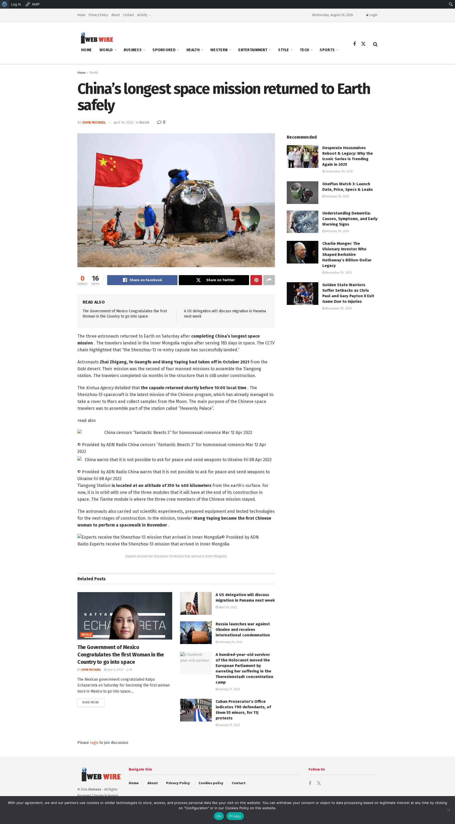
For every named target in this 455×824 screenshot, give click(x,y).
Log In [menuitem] (16, 4)
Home (81, 15)
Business (133, 50)
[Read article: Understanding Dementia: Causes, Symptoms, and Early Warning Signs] (302, 222)
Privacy (235, 816)
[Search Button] (375, 44)
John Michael (94, 122)
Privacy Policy (98, 15)
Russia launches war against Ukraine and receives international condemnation (243, 629)
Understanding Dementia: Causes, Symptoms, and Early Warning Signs (350, 219)
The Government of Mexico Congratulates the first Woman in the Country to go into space (120, 654)
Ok (218, 816)
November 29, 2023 (338, 272)
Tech (304, 50)
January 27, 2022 (229, 689)
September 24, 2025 (339, 171)
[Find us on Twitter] (363, 44)
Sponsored (164, 50)
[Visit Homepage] (95, 37)
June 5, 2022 (114, 669)
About (115, 15)
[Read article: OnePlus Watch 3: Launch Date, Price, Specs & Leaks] (302, 192)
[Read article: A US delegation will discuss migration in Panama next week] (196, 603)
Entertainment (252, 50)
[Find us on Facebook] (354, 44)
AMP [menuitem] (35, 4)
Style (283, 50)
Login (373, 15)
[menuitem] (4, 4)
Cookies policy (211, 783)
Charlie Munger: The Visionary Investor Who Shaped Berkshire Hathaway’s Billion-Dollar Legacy (347, 254)
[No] (448, 810)
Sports (327, 50)
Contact (128, 15)
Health (193, 50)
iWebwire (94, 789)
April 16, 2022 (123, 122)
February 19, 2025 (337, 196)
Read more (93, 702)
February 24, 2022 (230, 642)
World (106, 50)
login (94, 742)
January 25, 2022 (229, 725)
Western (219, 50)
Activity (142, 15)
